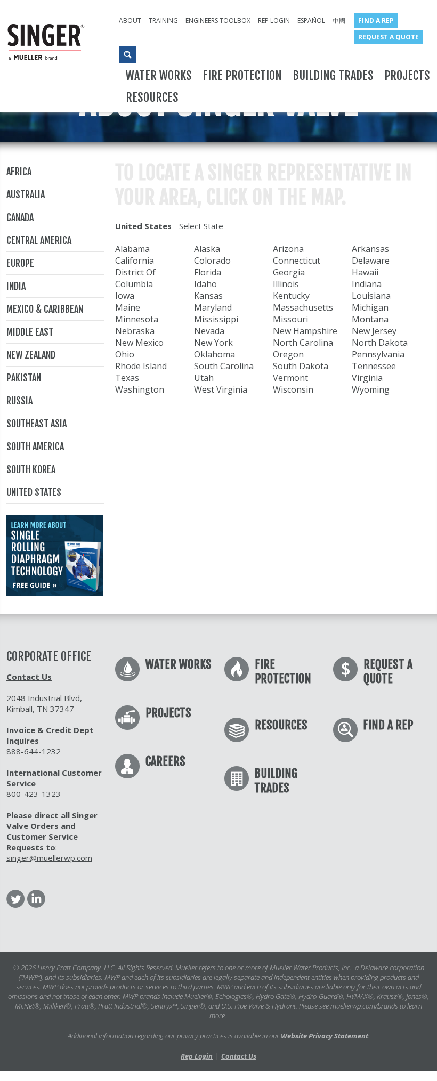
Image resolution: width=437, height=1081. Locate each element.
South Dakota (300, 366)
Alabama (132, 249)
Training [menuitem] (163, 20)
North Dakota (380, 342)
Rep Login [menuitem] (274, 20)
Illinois (286, 284)
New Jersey (374, 331)
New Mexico (139, 342)
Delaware (371, 260)
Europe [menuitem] (20, 263)
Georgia (289, 272)
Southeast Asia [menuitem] (36, 423)
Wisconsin (293, 389)
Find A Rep (388, 725)
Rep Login (197, 1056)
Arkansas (370, 249)
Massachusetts (303, 307)
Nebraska (135, 331)
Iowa (124, 296)
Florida (207, 272)
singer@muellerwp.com (49, 857)
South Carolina (224, 366)
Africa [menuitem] (18, 171)
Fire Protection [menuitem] (242, 75)
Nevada (209, 331)
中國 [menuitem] (339, 20)
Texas (127, 378)
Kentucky (291, 296)
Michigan (370, 307)
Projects (168, 712)
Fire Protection (283, 671)
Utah (204, 378)
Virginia (367, 378)
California (134, 260)
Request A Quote (387, 671)
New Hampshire (305, 331)
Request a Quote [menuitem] (388, 37)
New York (213, 342)
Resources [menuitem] (152, 97)
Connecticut (296, 260)
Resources (281, 725)
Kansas (208, 296)
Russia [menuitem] (19, 401)
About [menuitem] (130, 20)
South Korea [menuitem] (30, 469)
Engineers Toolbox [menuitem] (217, 20)
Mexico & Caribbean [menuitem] (44, 309)
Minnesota (136, 319)
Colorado (212, 260)
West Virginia (220, 389)
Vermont (290, 378)
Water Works (178, 664)
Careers (165, 761)
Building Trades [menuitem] (333, 75)
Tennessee (374, 366)
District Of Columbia (135, 278)
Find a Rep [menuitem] (376, 20)
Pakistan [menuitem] (23, 378)
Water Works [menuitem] (159, 75)
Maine (127, 307)
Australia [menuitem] (25, 194)
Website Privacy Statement (324, 1036)
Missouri (290, 319)
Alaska (207, 249)
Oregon (288, 354)
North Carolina (303, 342)
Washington (139, 389)
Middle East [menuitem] (29, 332)
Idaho (205, 284)
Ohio (124, 354)
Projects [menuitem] (407, 75)
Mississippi (216, 319)
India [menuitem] (16, 286)
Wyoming (371, 389)
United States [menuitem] (33, 492)
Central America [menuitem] (38, 240)
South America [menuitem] (35, 446)
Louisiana (371, 296)
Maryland (213, 307)
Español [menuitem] (311, 20)
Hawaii (365, 272)
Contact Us (29, 676)
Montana (370, 319)
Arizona (288, 249)
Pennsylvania (378, 354)
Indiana (367, 284)
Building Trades (275, 780)
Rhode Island (141, 366)
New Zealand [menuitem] (30, 355)
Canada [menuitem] (20, 217)
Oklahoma (214, 354)
